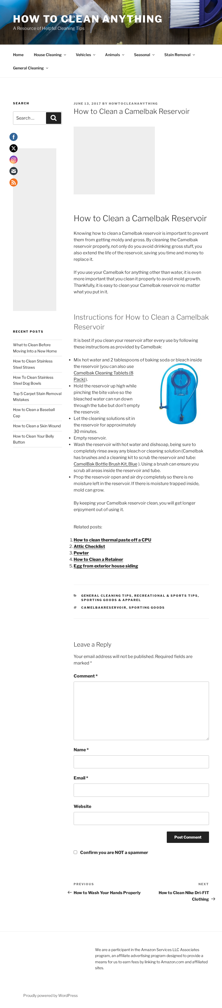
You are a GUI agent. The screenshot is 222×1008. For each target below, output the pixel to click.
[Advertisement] (114, 160)
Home (18, 54)
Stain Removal (177, 54)
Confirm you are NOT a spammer (113, 852)
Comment (86, 676)
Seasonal (142, 54)
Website (82, 806)
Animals (112, 54)
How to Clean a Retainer (98, 559)
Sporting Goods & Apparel (111, 600)
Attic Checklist (89, 546)
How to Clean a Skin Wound (37, 425)
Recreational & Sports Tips (166, 596)
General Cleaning (28, 68)
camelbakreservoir (103, 607)
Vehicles (83, 54)
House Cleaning (48, 54)
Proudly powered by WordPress (50, 995)
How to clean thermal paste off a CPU (112, 539)
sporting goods (147, 607)
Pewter (81, 553)
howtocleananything (133, 103)
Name (81, 749)
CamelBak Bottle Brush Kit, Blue (105, 464)
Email (81, 778)
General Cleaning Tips (106, 596)
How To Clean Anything (87, 19)
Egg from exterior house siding (106, 566)
